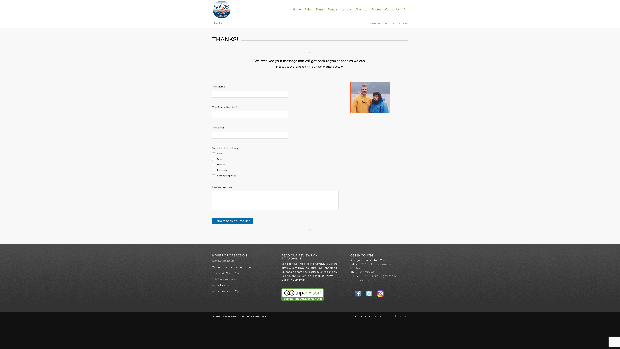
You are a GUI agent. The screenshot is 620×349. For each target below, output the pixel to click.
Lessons (222, 170)
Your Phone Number (224, 107)
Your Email (219, 127)
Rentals (221, 164)
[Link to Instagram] (405, 316)
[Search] (405, 9)
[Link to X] (400, 316)
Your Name (219, 86)
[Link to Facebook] (395, 316)
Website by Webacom (260, 316)
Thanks (217, 23)
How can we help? (222, 187)
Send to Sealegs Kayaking (233, 220)
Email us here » (359, 280)
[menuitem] (297, 9)
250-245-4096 (368, 272)
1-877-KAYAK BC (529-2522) (379, 276)
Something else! (226, 175)
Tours (220, 159)
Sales (220, 153)
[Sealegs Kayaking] (221, 9)
